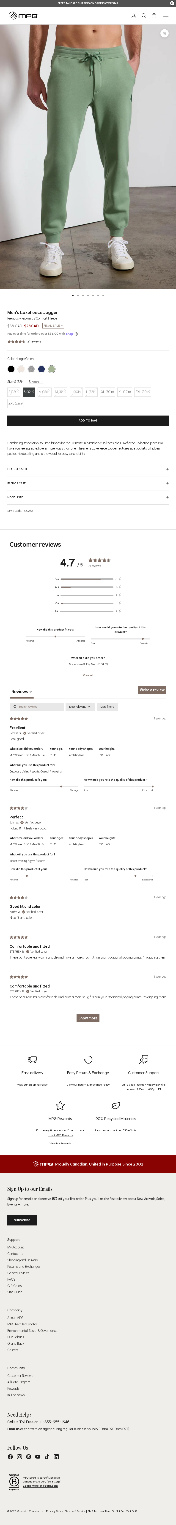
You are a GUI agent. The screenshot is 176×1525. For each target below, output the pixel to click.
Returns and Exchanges (23, 1267)
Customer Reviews (20, 1376)
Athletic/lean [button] (76, 755)
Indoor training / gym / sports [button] (27, 861)
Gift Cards (14, 1286)
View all (88, 675)
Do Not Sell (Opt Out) (124, 1511)
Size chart (36, 382)
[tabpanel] (88, 864)
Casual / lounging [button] (51, 771)
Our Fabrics (15, 1337)
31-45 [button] (53, 755)
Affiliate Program (18, 1382)
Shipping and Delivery (22, 1260)
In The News (16, 1395)
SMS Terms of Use (99, 1511)
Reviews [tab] (21, 691)
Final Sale (52, 326)
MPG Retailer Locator (22, 1324)
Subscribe (22, 1220)
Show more (88, 1018)
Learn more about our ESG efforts (115, 1130)
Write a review (152, 690)
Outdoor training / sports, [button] (25, 771)
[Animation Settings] (172, 3)
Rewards (13, 1388)
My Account (15, 1247)
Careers (12, 1350)
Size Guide (14, 1292)
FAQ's (11, 1279)
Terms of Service (75, 1511)
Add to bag (88, 420)
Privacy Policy (54, 1511)
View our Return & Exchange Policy (88, 1084)
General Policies (18, 1273)
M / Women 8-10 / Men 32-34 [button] (27, 755)
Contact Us (15, 1254)
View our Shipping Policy (32, 1084)
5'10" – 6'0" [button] (104, 755)
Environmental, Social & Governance (32, 1331)
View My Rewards (60, 1143)
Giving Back (15, 1343)
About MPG (15, 1318)
